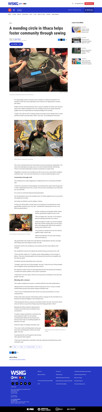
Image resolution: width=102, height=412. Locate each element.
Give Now (90, 3)
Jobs (39, 383)
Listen (14, 14)
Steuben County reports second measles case (85, 30)
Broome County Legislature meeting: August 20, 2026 (86, 41)
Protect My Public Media (61, 383)
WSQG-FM (21, 401)
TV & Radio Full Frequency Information (82, 371)
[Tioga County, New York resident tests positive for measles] (76, 61)
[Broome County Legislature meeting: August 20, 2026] (76, 40)
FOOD (35, 14)
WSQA (28, 401)
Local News (84, 27)
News (9, 14)
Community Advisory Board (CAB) (45, 380)
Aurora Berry (18, 39)
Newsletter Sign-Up (78, 380)
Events (48, 14)
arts (39, 346)
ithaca (21, 346)
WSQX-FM (17, 401)
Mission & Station (41, 374)
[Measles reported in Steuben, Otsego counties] (76, 51)
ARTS (31, 14)
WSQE (25, 401)
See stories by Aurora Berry (17, 359)
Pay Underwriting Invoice (79, 383)
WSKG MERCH (55, 14)
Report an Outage (78, 377)
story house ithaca (31, 346)
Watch (19, 14)
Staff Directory (59, 374)
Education (25, 14)
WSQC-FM (13, 403)
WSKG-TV (20, 403)
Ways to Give (41, 14)
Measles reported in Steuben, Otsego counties (86, 52)
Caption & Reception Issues (80, 374)
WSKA (23, 403)
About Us (40, 371)
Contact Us (58, 371)
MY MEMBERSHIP (79, 3)
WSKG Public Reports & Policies (62, 377)
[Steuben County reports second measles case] (76, 29)
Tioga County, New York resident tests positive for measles (87, 62)
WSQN (16, 403)
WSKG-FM (12, 401)
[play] (10, 10)
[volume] (14, 10)
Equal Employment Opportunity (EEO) (64, 380)
